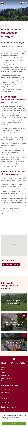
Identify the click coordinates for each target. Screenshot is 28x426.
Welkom (3, 367)
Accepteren (14, 423)
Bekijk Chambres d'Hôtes (11, 264)
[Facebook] (5, 402)
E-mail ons (6, 392)
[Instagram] (2, 402)
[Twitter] (8, 402)
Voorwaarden (5, 375)
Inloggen (3, 372)
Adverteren (4, 370)
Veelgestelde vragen (9, 390)
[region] (14, 419)
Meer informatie (21, 419)
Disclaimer (4, 381)
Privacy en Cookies (6, 378)
